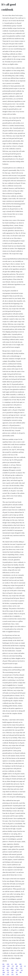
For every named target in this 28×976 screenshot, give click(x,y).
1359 (17, 970)
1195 (8, 966)
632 (22, 970)
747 (16, 972)
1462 (20, 964)
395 (16, 968)
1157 (12, 974)
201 (7, 968)
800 (20, 972)
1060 (12, 970)
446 (3, 970)
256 (12, 972)
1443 (4, 966)
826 (3, 964)
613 (3, 968)
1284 (4, 972)
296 (16, 964)
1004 (12, 968)
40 (12, 964)
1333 (8, 974)
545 (3, 974)
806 (17, 966)
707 (8, 972)
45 (25, 966)
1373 (21, 968)
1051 (8, 970)
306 (17, 974)
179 (13, 966)
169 (21, 966)
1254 (8, 964)
